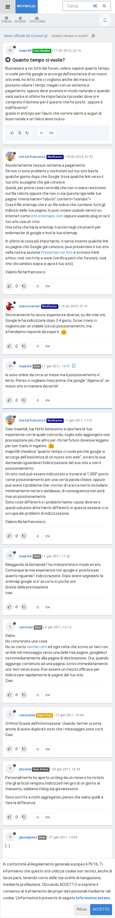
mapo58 (25, 51)
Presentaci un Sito (57, 252)
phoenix (25, 769)
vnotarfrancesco (32, 157)
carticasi (26, 627)
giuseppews (28, 837)
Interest (20, 21)
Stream (6, 21)
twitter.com (37, 647)
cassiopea (27, 715)
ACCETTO (101, 909)
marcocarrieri (29, 306)
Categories (37, 21)
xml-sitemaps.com (47, 216)
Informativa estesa (93, 898)
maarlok (25, 366)
